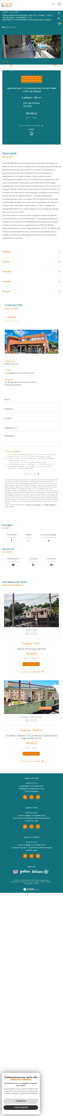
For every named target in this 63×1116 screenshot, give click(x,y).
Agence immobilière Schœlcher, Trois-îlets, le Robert (23, 15)
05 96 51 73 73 (31, 842)
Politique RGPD (28, 884)
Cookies (36, 883)
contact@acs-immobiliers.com (20, 373)
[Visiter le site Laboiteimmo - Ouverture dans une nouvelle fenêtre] (31, 888)
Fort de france (8, 18)
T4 (29, 18)
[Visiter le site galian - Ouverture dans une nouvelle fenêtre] (25, 872)
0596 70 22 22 (11, 364)
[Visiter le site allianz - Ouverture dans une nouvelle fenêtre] (40, 872)
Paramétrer (21, 1101)
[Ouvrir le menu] (59, 4)
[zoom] (31, 57)
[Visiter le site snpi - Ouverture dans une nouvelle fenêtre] (15, 872)
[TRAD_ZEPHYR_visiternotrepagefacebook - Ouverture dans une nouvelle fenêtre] (25, 797)
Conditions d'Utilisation (49, 505)
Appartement (21, 18)
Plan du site (24, 882)
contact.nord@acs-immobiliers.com (31, 845)
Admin (42, 882)
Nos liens (48, 882)
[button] (11, 65)
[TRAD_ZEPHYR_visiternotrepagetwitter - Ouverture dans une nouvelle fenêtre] (31, 797)
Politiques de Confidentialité (33, 505)
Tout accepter (21, 1107)
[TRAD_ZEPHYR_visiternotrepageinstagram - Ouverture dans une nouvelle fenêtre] (38, 797)
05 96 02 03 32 (31, 813)
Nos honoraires (15, 882)
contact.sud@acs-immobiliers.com (31, 815)
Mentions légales (34, 882)
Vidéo (31, 130)
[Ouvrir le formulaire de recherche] (53, 4)
